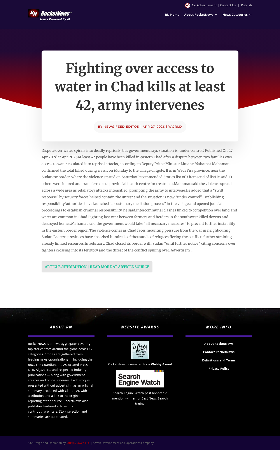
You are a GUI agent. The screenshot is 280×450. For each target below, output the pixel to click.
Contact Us (228, 5)
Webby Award (161, 364)
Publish (246, 5)
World (175, 127)
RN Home (172, 15)
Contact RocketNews (218, 352)
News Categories (235, 15)
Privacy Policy (218, 368)
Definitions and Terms (219, 360)
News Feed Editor (121, 127)
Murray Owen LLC (78, 443)
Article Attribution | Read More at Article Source (97, 267)
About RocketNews (198, 15)
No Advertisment (204, 5)
